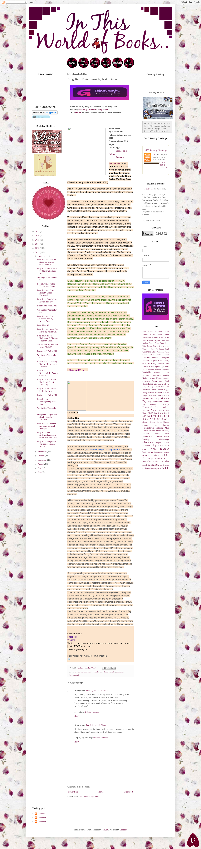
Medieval (152, 395)
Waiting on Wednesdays (155, 439)
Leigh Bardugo (148, 387)
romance (119, 672)
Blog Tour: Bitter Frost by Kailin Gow (47, 390)
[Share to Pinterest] (114, 668)
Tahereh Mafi (162, 428)
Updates (145, 434)
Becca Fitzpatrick (154, 346)
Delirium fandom (150, 357)
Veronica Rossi (161, 434)
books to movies (149, 452)
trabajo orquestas (92, 712)
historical (158, 458)
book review (89, 672)
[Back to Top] (193, 840)
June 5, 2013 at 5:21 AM (96, 725)
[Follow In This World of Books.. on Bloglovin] (45, 114)
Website (71, 640)
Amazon (120, 157)
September (42, 460)
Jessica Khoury (156, 378)
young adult (162, 468)
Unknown (42, 817)
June (40, 472)
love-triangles (109, 672)
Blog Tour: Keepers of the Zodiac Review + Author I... (47, 444)
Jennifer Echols (161, 372)
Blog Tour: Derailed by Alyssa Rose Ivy (47, 300)
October (41, 456)
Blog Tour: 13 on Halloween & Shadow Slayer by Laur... (47, 338)
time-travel (152, 468)
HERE (78, 112)
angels (158, 442)
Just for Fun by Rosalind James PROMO (47, 346)
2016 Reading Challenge (155, 150)
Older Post (128, 792)
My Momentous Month (158, 401)
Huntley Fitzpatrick (162, 369)
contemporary (163, 452)
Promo (153, 410)
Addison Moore (162, 332)
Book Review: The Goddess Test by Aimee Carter (45, 318)
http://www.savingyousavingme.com (103, 449)
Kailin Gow (98, 672)
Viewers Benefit (162, 436)
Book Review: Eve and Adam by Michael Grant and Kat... (46, 262)
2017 (37, 231)
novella (144, 465)
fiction (166, 455)
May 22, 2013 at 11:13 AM (97, 691)
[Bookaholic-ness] (47, 153)
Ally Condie (147, 340)
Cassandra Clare (149, 352)
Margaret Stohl (148, 393)
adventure (147, 442)
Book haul (164, 349)
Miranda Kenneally (150, 399)
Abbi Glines (147, 332)
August (41, 464)
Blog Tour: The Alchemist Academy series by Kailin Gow (47, 435)
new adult (164, 461)
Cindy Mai (42, 814)
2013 (37, 248)
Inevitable (146, 372)
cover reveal (147, 455)
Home (100, 792)
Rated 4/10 (158, 413)
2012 (37, 252)
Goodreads (114, 163)
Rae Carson (164, 410)
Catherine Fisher (163, 352)
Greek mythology (156, 367)
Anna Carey (159, 343)
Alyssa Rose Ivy (162, 340)
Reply (76, 716)
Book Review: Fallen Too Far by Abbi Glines (48, 285)
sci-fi (162, 465)
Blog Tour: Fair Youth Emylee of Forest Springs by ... (46, 382)
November (42, 451)
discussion (158, 455)
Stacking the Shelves (155, 425)
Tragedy (165, 431)
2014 (37, 244)
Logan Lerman (157, 390)
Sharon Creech (163, 422)
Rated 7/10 (151, 416)
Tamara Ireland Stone (151, 431)
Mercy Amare (163, 395)
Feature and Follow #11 (47, 395)
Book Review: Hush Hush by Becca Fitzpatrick (45, 292)
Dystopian (156, 360)
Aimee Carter (148, 335)
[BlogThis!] (106, 668)
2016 (37, 236)
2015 (37, 240)
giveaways (147, 458)
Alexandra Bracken (150, 337)
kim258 (105, 830)
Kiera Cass (152, 384)
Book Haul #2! (43, 325)
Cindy (155, 154)
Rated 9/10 (148, 419)
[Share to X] (109, 668)
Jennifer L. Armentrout (152, 375)
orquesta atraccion (100, 738)
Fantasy (152, 363)
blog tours (79, 672)
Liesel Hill (159, 387)
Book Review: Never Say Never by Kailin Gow (47, 330)
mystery (156, 461)
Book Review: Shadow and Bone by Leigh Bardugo (46, 426)
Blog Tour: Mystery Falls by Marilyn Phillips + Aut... (47, 271)
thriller (145, 468)
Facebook (72, 637)
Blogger (123, 830)
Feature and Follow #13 (47, 306)
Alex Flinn (163, 335)
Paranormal (147, 407)
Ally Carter (164, 337)
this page (149, 189)
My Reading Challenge (155, 404)
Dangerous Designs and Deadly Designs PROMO (47, 417)
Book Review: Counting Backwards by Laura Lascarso (47, 364)
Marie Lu (158, 393)
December (42, 256)
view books (164, 168)
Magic (166, 390)
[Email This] (103, 668)
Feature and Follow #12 (47, 351)
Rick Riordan (163, 419)
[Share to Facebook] (112, 668)
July (40, 468)
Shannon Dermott (148, 422)
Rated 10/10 (147, 413)
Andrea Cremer (148, 343)
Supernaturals (74, 675)
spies (167, 465)
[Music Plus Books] (45, 175)
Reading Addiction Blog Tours (93, 109)
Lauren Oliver (163, 384)
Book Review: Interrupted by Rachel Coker (47, 401)
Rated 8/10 (163, 416)
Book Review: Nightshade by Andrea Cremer (47, 373)
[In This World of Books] (72, 67)
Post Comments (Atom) (89, 797)
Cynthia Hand (162, 355)
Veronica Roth (148, 436)
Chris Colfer (148, 355)
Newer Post (73, 792)
